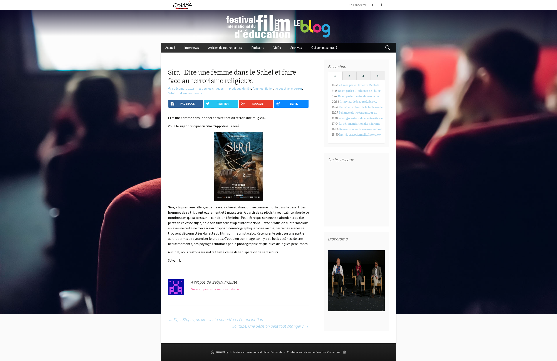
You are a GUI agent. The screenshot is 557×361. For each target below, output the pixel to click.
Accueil (170, 48)
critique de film (241, 88)
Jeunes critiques (213, 88)
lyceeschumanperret (288, 88)
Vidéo (277, 48)
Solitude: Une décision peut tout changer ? (270, 326)
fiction (269, 88)
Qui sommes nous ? (324, 48)
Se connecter (357, 5)
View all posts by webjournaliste (217, 289)
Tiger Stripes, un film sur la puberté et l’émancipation (215, 319)
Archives (296, 48)
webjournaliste (192, 93)
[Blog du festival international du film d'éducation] (278, 26)
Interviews (191, 48)
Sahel (171, 93)
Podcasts (257, 48)
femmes (258, 88)
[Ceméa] (182, 5)
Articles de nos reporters (225, 48)
